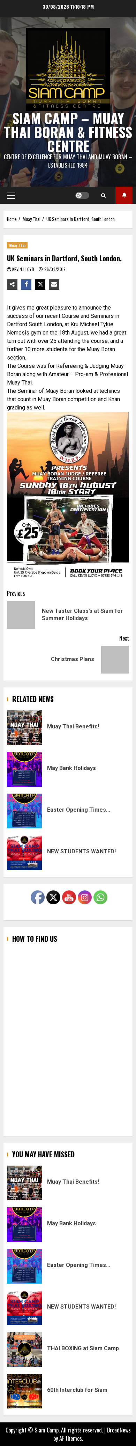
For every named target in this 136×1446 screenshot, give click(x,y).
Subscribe (124, 195)
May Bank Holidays (24, 769)
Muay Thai (17, 245)
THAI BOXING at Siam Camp (24, 1349)
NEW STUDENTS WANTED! (24, 852)
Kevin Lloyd (23, 269)
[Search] (103, 195)
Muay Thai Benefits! (24, 727)
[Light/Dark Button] (82, 195)
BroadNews (119, 1430)
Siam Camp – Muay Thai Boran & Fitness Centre (68, 132)
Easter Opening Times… (24, 811)
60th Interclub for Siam (24, 1391)
